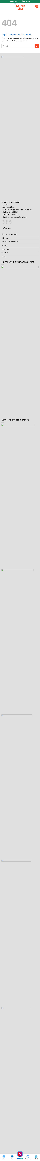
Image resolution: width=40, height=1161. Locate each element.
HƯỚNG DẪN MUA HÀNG (10, 242)
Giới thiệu (4, 238)
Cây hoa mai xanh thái (9, 234)
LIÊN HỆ (4, 245)
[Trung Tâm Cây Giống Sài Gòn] (19, 6)
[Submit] (37, 46)
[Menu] (2, 6)
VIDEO (3, 257)
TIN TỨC (4, 253)
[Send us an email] (10, 222)
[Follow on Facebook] (3, 222)
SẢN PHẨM (5, 249)
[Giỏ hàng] (36, 6)
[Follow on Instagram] (6, 222)
